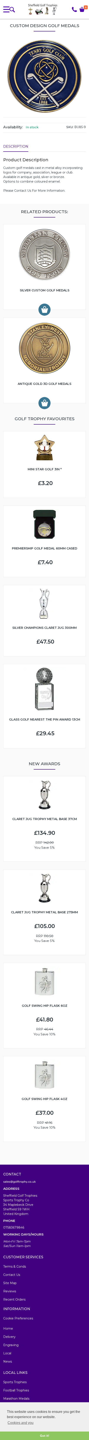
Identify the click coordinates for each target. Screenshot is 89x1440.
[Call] (74, 9)
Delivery (9, 1337)
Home (8, 1328)
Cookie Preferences (18, 1318)
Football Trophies (16, 1390)
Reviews (9, 1291)
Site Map (10, 1283)
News (7, 1361)
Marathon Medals (16, 1399)
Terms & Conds (14, 1266)
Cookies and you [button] (20, 1423)
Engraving (11, 1345)
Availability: (13, 127)
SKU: (69, 127)
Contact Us (11, 1275)
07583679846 (13, 1227)
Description (15, 146)
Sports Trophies (15, 1382)
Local (7, 1353)
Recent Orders (14, 1299)
